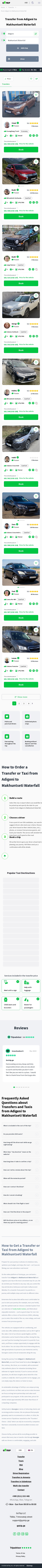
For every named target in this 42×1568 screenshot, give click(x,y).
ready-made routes (19, 1309)
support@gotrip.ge (20, 1520)
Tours (21, 1461)
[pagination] (10, 703)
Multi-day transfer (21, 1486)
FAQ (21, 1465)
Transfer (11, 7)
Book (21, 149)
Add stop (24, 48)
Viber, (21, 1499)
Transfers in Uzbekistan (21, 1481)
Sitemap (29, 1566)
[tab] (21, 1125)
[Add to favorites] (36, 94)
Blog (21, 1469)
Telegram (28, 1499)
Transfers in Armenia (21, 1477)
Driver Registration (21, 1473)
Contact (21, 1490)
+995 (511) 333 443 (21, 1496)
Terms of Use (20, 1553)
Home (3, 7)
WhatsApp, (14, 1499)
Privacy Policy (20, 1556)
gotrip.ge (21, 1525)
